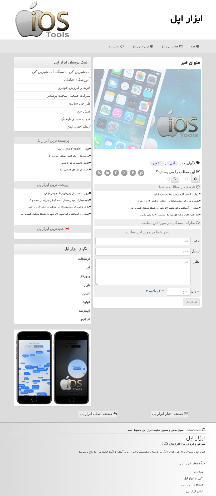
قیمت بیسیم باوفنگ (76, 119)
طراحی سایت (80, 103)
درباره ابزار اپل (141, 46)
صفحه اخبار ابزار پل (168, 414)
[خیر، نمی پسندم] (175, 179)
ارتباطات (84, 258)
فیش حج (84, 111)
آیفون (157, 163)
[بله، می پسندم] (195, 179)
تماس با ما (114, 46)
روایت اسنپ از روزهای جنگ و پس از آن (176, 194)
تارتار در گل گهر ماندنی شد (74, 169)
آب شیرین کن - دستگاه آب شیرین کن (61, 72)
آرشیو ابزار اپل (195, 491)
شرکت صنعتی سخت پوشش (68, 95)
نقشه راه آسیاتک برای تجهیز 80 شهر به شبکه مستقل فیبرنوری (165, 207)
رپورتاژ (85, 276)
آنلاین (86, 293)
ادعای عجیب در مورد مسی (75, 162)
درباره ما (199, 471)
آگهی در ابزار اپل (194, 478)
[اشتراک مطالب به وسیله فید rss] (99, 172)
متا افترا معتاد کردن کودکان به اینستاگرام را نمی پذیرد (169, 214)
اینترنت (84, 310)
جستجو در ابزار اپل (192, 484)
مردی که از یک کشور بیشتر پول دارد (69, 156)
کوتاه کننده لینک (79, 127)
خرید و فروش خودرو (74, 88)
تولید (86, 301)
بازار (87, 284)
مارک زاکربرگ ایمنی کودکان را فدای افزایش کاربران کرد (168, 201)
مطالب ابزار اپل (170, 46)
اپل (172, 163)
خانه (193, 46)
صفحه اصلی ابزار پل (96, 414)
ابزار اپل (186, 18)
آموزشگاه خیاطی (77, 80)
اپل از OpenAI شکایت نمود (73, 149)
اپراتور (85, 319)
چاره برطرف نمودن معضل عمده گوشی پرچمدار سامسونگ (59, 200)
